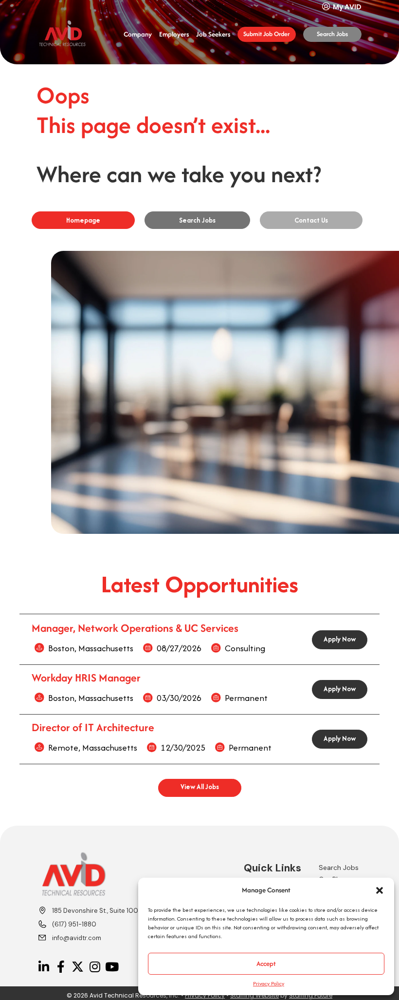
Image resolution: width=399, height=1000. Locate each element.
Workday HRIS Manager (86, 677)
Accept (266, 963)
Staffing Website (254, 995)
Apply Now (340, 639)
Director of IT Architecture (93, 727)
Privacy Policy (268, 983)
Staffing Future (310, 995)
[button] (379, 890)
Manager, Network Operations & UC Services (135, 628)
